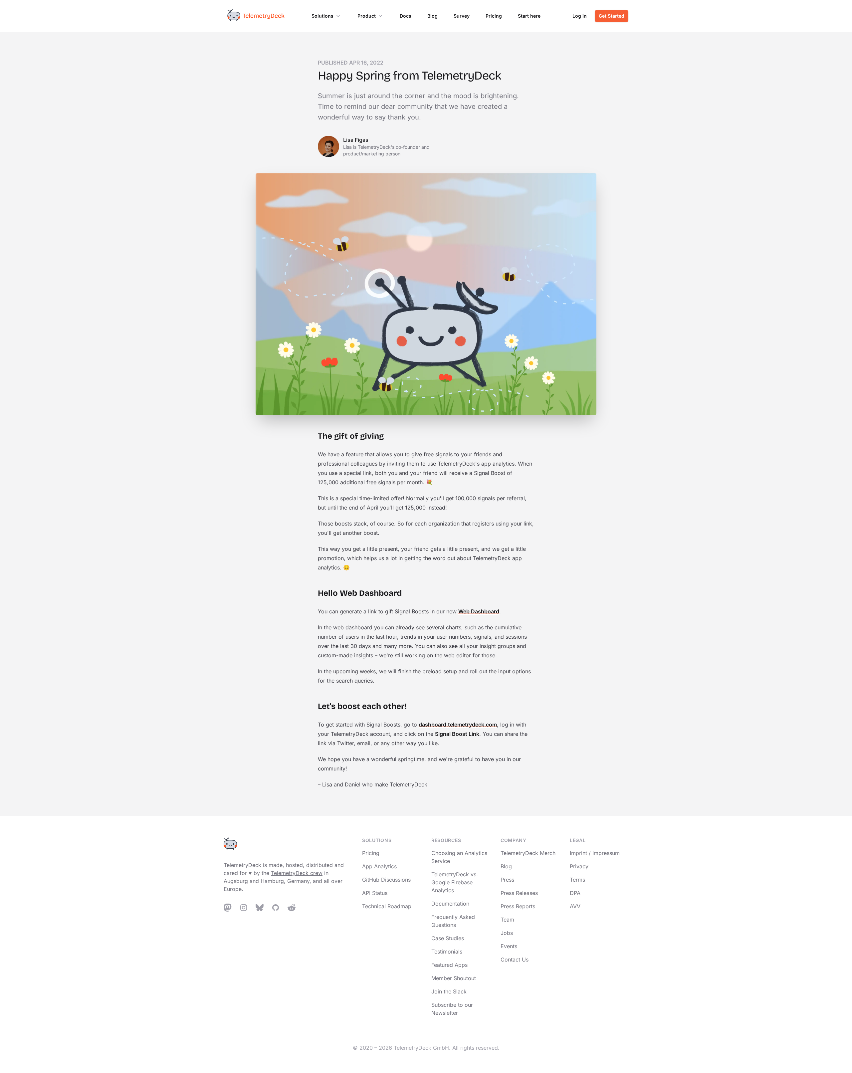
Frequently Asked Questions (453, 921)
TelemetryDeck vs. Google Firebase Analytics (454, 882)
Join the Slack (449, 991)
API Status (374, 893)
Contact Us (515, 959)
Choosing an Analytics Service (459, 857)
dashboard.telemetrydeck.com (458, 724)
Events (509, 946)
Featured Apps (449, 965)
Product (366, 16)
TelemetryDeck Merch (528, 853)
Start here (529, 16)
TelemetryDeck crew (296, 873)
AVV (575, 906)
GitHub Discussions (386, 879)
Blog (432, 16)
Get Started (611, 16)
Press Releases (519, 893)
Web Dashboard (478, 611)
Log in (579, 16)
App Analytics (379, 866)
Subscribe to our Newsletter (452, 1008)
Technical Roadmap (386, 906)
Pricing (494, 16)
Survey (462, 16)
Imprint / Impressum (595, 853)
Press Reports (518, 906)
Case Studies (447, 938)
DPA (575, 893)
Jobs (507, 933)
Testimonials (446, 951)
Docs (405, 16)
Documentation (450, 903)
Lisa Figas (355, 139)
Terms (577, 879)
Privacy (579, 866)
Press (507, 879)
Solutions (322, 16)
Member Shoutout (453, 978)
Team (507, 919)
